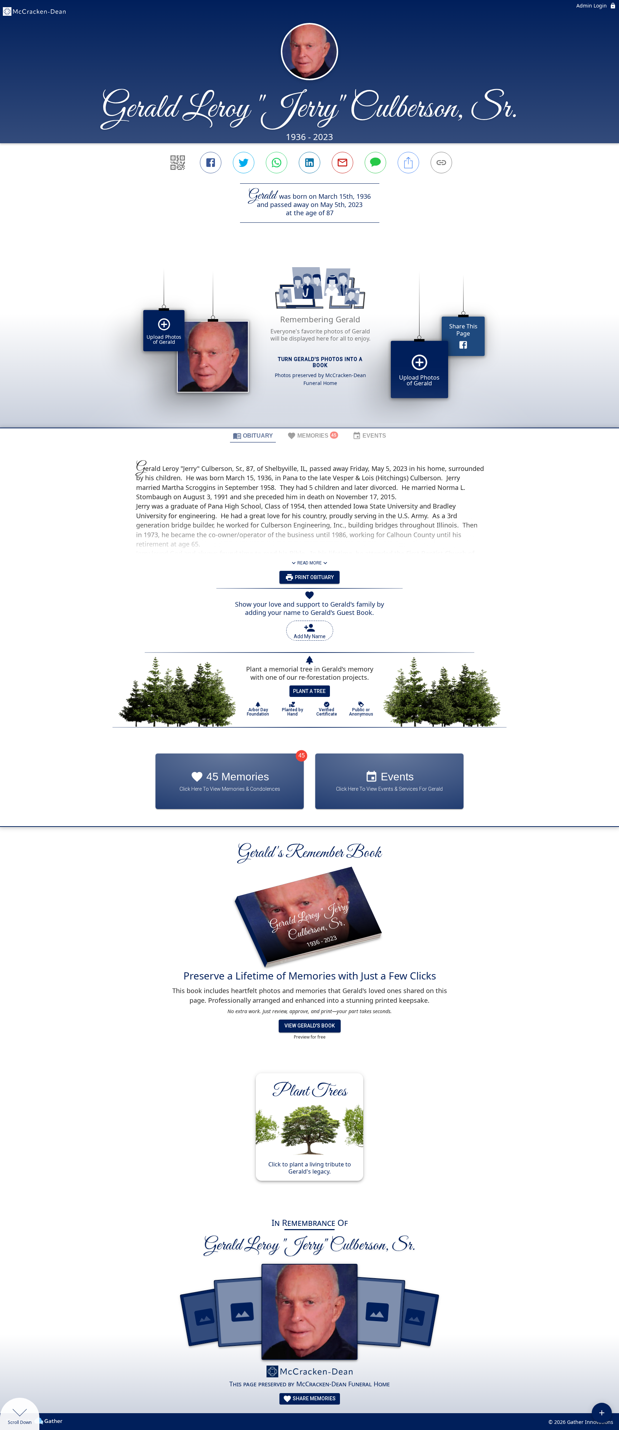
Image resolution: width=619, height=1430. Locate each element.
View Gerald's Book (309, 1026)
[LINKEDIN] (309, 162)
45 (301, 755)
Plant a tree (309, 691)
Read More (309, 562)
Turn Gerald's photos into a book (320, 362)
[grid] (309, 337)
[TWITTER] (243, 162)
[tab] (253, 435)
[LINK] (441, 162)
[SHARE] (408, 162)
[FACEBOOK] (210, 162)
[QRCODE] (177, 162)
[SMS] (375, 162)
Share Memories (314, 1398)
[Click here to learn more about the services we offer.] (309, 1372)
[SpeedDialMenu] (602, 1413)
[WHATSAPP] (276, 162)
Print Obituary (314, 577)
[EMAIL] (342, 162)
